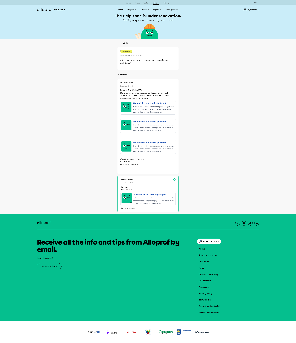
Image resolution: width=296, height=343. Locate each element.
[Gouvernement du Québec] (94, 332)
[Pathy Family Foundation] (112, 332)
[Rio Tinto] (130, 332)
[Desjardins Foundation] (166, 332)
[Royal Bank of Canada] (184, 332)
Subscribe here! (49, 266)
